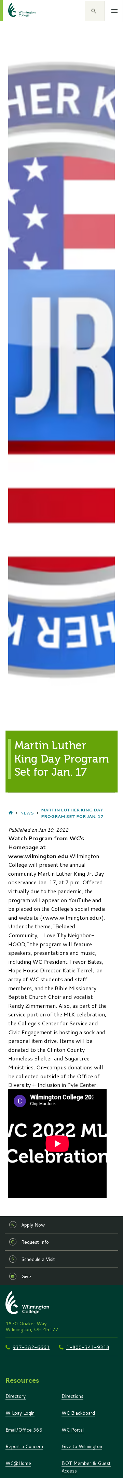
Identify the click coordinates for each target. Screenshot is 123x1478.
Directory (15, 1396)
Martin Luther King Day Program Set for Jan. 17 (72, 813)
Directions (72, 1396)
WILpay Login (20, 1413)
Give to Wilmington (82, 1446)
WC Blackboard (78, 1413)
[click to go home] (13, 10)
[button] (95, 11)
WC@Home (18, 1463)
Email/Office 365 (23, 1429)
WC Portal (73, 1429)
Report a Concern (24, 1446)
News (27, 813)
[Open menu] (114, 11)
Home (10, 813)
